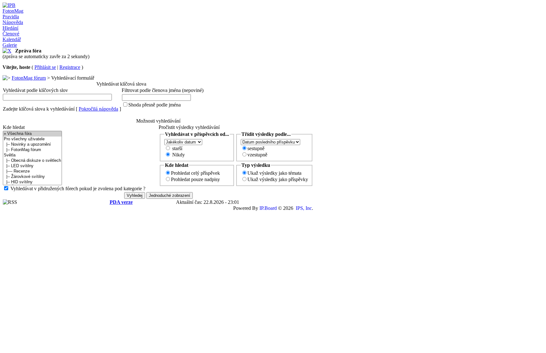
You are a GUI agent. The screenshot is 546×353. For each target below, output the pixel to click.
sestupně (255, 148)
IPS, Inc (304, 208)
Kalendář (12, 39)
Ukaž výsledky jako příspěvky (277, 179)
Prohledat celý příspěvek (195, 173)
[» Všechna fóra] (32, 134)
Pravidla (11, 16)
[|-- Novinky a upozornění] (32, 144)
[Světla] (32, 155)
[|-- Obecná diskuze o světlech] (32, 160)
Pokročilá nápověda (98, 109)
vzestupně (257, 154)
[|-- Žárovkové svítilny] (32, 177)
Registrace (69, 67)
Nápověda (13, 22)
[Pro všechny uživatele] (32, 139)
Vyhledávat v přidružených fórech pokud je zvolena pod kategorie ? (77, 188)
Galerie (10, 45)
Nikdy (178, 154)
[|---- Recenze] (32, 171)
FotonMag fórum (29, 78)
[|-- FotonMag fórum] (32, 150)
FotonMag (13, 11)
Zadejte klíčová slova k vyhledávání (39, 109)
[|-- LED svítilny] (32, 166)
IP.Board (268, 208)
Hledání (10, 28)
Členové (11, 33)
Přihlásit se (45, 67)
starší (177, 148)
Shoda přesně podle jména (154, 104)
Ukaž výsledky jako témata (274, 173)
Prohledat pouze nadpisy (195, 179)
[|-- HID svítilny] (32, 182)
